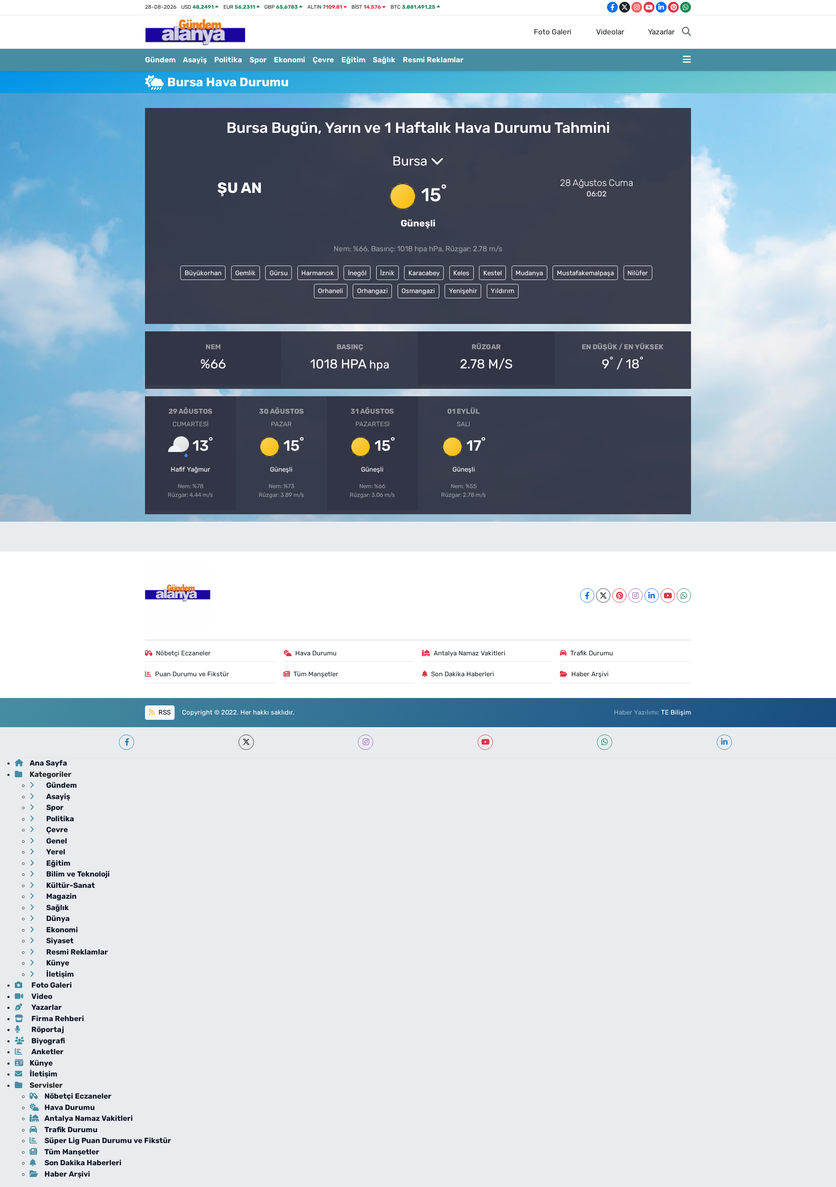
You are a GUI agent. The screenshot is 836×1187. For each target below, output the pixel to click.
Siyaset (59, 940)
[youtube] (485, 742)
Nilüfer (637, 273)
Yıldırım (502, 291)
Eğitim (353, 59)
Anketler (47, 1051)
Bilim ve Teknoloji (77, 874)
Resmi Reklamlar (433, 59)
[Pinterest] (619, 595)
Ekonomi (289, 59)
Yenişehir (463, 291)
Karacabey (424, 273)
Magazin (60, 896)
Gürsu (279, 273)
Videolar (610, 31)
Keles (461, 273)
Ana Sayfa (48, 763)
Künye (56, 962)
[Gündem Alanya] (195, 31)
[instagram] (365, 742)
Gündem (160, 59)
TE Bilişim (676, 712)
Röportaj (47, 1029)
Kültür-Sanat (69, 885)
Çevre (323, 59)
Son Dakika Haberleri (462, 674)
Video (41, 996)
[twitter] (246, 742)
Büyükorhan (203, 273)
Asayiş (195, 59)
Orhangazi (372, 291)
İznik (387, 273)
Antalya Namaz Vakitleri (470, 653)
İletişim (59, 974)
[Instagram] (635, 595)
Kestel (492, 273)
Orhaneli (330, 291)
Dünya (57, 918)
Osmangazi (418, 291)
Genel (55, 840)
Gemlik (245, 273)
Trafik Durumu (591, 653)
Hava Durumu (316, 653)
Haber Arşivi (590, 674)
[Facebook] (587, 595)
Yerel (54, 851)
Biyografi (47, 1040)
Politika (228, 59)
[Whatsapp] (684, 595)
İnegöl (357, 273)
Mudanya (529, 273)
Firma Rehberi (57, 1018)
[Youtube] (668, 595)
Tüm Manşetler (315, 674)
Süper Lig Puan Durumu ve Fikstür (107, 1140)
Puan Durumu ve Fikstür (192, 674)
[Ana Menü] (687, 60)
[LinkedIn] (651, 595)
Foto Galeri (552, 31)
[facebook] (126, 742)
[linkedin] (724, 742)
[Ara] (686, 32)
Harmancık (317, 273)
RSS (164, 712)
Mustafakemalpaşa (585, 273)
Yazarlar (661, 31)
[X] (603, 595)
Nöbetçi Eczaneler (183, 653)
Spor (257, 59)
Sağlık (384, 59)
